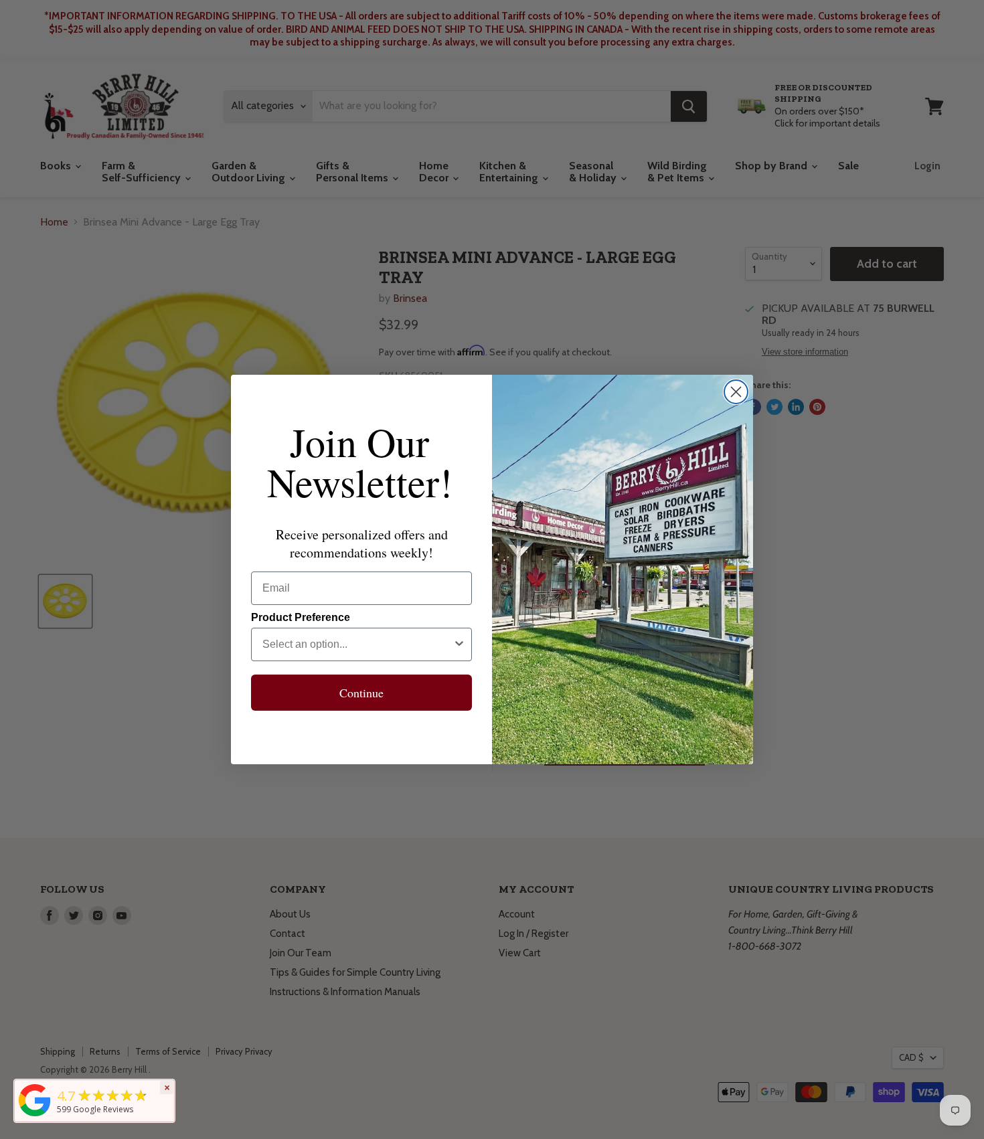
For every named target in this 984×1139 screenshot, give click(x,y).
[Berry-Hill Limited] (34, 1116)
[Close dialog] (736, 392)
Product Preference (300, 617)
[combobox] (357, 644)
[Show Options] (459, 644)
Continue (361, 693)
